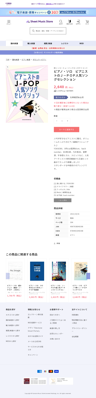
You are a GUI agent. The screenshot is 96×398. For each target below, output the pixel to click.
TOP (7, 59)
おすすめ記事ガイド (35, 336)
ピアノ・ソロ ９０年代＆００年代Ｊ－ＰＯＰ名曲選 (36, 288)
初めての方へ (55, 315)
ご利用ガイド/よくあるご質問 (58, 321)
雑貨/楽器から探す (13, 330)
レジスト (64, 43)
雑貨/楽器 (48, 43)
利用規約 (75, 315)
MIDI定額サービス (35, 322)
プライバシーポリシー (79, 329)
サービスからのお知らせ (35, 348)
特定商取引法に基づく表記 (79, 321)
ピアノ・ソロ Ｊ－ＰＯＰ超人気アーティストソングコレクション (58, 288)
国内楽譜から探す (13, 320)
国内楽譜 (14, 43)
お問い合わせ (55, 339)
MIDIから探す (11, 341)
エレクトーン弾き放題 (35, 315)
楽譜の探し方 (55, 328)
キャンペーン (33, 355)
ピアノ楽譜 (26, 59)
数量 (56, 116)
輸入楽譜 (31, 43)
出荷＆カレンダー (56, 333)
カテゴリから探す (13, 315)
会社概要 (75, 336)
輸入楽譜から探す (13, 325)
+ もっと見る (63, 200)
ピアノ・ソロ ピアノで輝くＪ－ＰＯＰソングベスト (80, 288)
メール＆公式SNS (34, 341)
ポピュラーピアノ (39, 59)
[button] (60, 21)
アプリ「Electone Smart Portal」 (35, 329)
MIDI (82, 43)
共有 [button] (58, 243)
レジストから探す (13, 336)
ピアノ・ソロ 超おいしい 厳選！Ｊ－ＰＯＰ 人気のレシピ (14, 288)
